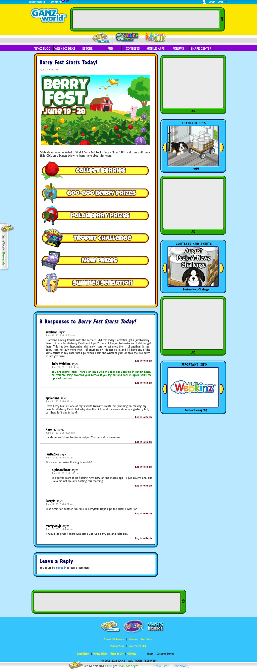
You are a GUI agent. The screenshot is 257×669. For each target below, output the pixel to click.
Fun (110, 49)
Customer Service (165, 653)
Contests (133, 49)
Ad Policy (131, 653)
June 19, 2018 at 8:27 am (59, 504)
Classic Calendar (196, 289)
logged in (61, 567)
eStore (87, 49)
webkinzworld (50, 69)
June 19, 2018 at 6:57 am (59, 529)
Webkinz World (37, 1)
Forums (178, 49)
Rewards (101, 38)
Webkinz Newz (127, 37)
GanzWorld (146, 639)
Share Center (201, 49)
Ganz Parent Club (137, 646)
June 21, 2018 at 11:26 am (60, 432)
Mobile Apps (156, 49)
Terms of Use (116, 653)
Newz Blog (42, 49)
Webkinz (132, 639)
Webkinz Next (64, 49)
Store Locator (196, 410)
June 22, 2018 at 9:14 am (65, 367)
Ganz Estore (57, 1)
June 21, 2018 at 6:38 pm (59, 401)
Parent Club (155, 37)
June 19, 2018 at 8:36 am (59, 457)
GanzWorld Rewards (114, 639)
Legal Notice (83, 653)
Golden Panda (196, 168)
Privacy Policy (100, 653)
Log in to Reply (143, 360)
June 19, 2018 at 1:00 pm (65, 473)
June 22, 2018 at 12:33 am (60, 335)
